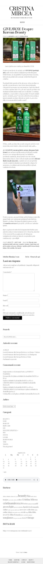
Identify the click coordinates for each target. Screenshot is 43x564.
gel (38, 244)
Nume (5, 295)
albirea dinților (6, 496)
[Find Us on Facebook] (22, 2)
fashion (30, 504)
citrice (15, 500)
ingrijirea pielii (27, 246)
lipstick (25, 507)
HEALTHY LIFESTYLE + (10, 430)
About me (16, 560)
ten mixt (20, 518)
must (18, 510)
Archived (6, 350)
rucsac (19, 512)
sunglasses (8, 517)
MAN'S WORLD (8, 440)
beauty (22, 496)
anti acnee (15, 244)
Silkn (30, 512)
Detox (25, 503)
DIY (4, 428)
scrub (23, 512)
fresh (33, 504)
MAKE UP (6, 423)
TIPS (4, 442)
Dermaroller (7, 376)
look (30, 507)
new (21, 510)
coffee (19, 500)
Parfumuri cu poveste (10, 359)
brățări (5, 500)
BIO (4, 433)
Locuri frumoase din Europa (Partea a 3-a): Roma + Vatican (21, 352)
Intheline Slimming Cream (11, 257)
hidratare (19, 246)
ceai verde (10, 500)
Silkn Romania (15, 515)
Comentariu (7, 272)
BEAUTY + (11, 242)
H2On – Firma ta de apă (32, 257)
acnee (35, 242)
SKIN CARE (18, 242)
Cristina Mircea (24, 36)
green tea (16, 507)
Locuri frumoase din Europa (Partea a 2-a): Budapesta (20, 355)
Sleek (27, 515)
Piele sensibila (10, 248)
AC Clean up (30, 242)
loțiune (5, 248)
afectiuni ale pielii (7, 244)
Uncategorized (7, 447)
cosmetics (21, 244)
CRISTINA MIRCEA (21, 11)
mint (16, 510)
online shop (7, 512)
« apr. (4, 472)
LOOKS (5, 437)
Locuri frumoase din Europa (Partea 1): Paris (17, 357)
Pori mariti (18, 248)
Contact (24, 560)
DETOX (5, 435)
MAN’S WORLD (31, 562)
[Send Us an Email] (19, 2)
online (36, 510)
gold (36, 503)
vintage (30, 517)
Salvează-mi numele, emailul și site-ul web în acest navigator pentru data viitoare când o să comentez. (18, 314)
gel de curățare (7, 246)
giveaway (13, 246)
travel (24, 518)
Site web (5, 306)
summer (30, 515)
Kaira (25, 552)
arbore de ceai (14, 496)
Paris (13, 512)
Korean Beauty (35, 246)
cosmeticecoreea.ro (10, 223)
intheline (21, 507)
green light (8, 506)
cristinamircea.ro (13, 503)
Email (5, 300)
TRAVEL (5, 444)
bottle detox (33, 496)
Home (10, 560)
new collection (28, 510)
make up (10, 510)
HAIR (4, 421)
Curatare (27, 244)
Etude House (33, 244)
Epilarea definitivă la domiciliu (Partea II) (26, 394)
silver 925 (23, 515)
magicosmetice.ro (8, 372)
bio (28, 495)
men (13, 510)
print (16, 512)
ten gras (16, 518)
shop (27, 512)
